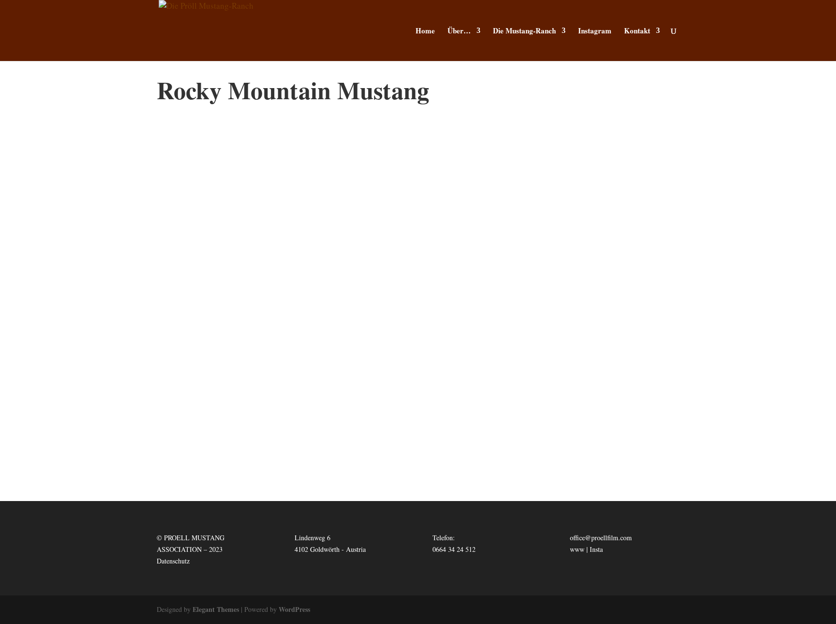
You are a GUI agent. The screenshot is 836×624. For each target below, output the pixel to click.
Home (425, 31)
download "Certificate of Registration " (418, 419)
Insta (596, 549)
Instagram (595, 31)
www (577, 549)
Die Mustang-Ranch (524, 31)
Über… (459, 31)
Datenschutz (173, 560)
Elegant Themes (216, 609)
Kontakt (637, 31)
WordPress (294, 609)
